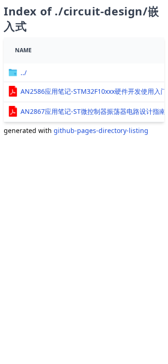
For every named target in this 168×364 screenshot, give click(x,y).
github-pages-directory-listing (101, 130)
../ (24, 72)
